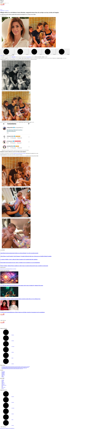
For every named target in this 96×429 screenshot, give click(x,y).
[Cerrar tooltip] (13, 55)
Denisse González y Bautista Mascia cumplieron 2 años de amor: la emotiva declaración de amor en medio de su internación (24, 265)
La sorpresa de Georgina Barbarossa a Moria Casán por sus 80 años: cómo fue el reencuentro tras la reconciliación (22, 312)
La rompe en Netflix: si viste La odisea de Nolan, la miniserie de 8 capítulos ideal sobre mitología (18, 259)
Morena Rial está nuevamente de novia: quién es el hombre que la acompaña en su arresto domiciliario (20, 262)
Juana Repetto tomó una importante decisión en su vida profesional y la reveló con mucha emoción (19, 253)
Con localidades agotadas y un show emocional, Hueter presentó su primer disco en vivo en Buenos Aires (20, 298)
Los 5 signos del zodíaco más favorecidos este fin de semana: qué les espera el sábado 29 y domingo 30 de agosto (21, 285)
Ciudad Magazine (2, 10)
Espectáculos (6, 10)
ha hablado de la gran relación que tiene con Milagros (19, 153)
